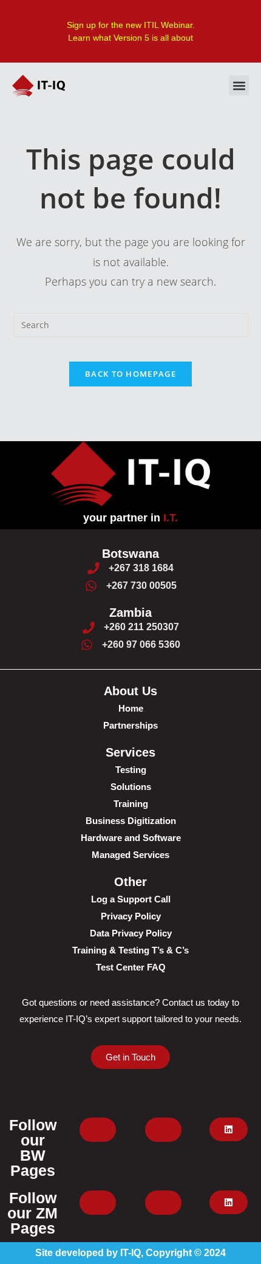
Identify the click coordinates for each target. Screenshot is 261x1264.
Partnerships (130, 725)
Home (130, 708)
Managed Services (130, 855)
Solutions (130, 786)
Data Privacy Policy (131, 933)
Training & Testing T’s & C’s (130, 950)
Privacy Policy (131, 916)
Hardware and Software (131, 838)
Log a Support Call (131, 899)
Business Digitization (131, 821)
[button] (239, 85)
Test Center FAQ (131, 967)
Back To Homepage (130, 373)
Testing (130, 769)
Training (131, 804)
